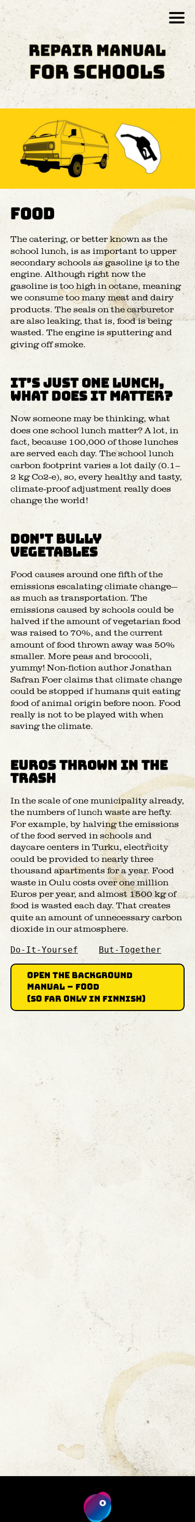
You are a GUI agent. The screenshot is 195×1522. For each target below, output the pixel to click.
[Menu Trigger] (177, 17)
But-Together (130, 950)
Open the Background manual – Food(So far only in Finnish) (86, 987)
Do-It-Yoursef (44, 950)
